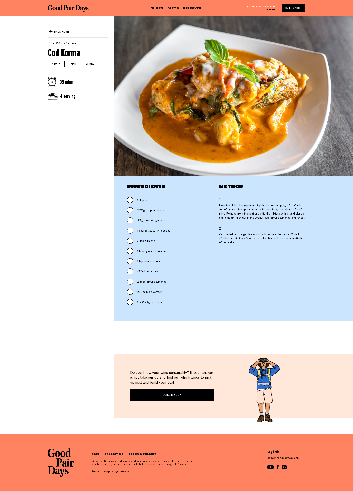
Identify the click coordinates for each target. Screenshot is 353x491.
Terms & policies (142, 454)
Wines (157, 8)
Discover (192, 8)
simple (56, 64)
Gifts (173, 8)
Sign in (271, 10)
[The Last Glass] (68, 8)
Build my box (293, 8)
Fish (73, 64)
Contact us (113, 454)
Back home (61, 32)
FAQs (95, 454)
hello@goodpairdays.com (283, 458)
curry (90, 64)
